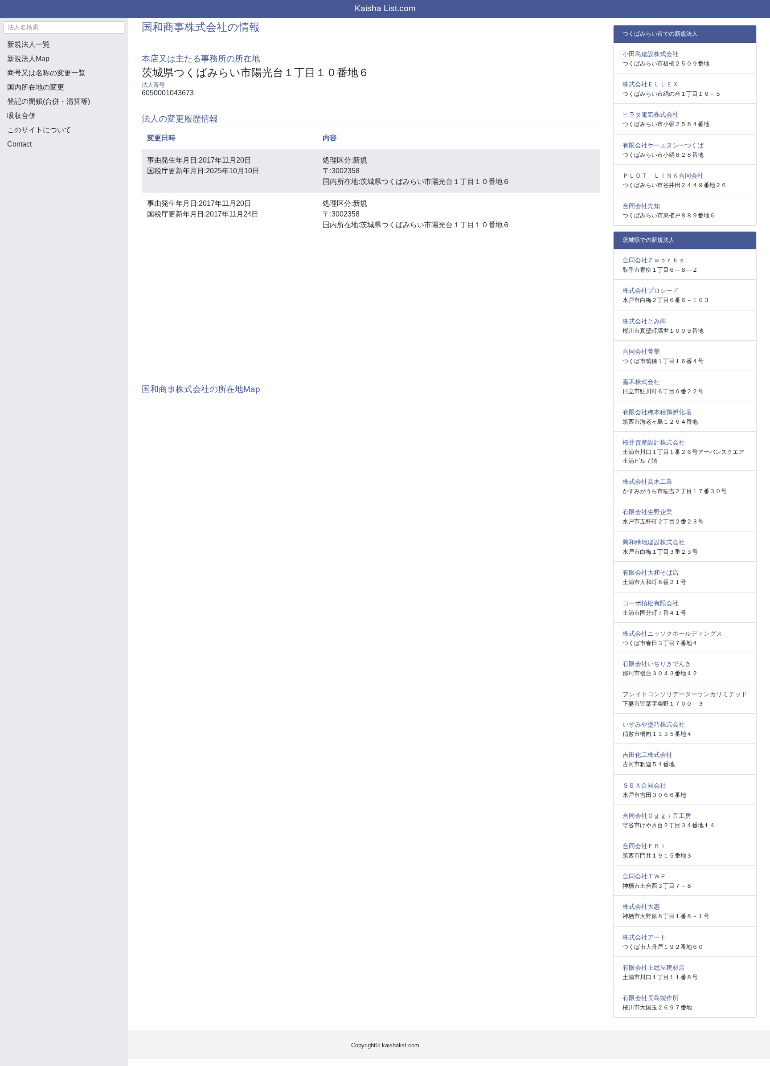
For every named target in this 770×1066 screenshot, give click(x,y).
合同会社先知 (641, 205)
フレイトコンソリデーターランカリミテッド (685, 694)
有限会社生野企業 (647, 511)
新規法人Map (28, 58)
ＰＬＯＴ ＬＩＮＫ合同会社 (663, 175)
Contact (19, 144)
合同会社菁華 (641, 351)
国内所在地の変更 (35, 87)
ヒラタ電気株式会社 (651, 114)
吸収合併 (21, 115)
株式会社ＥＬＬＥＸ (651, 84)
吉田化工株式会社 (647, 754)
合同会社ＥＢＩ (644, 846)
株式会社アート (644, 937)
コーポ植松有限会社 (651, 603)
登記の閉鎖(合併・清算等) (48, 101)
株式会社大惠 (641, 906)
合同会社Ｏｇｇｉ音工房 (657, 815)
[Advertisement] (64, 203)
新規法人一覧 (28, 44)
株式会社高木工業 (647, 481)
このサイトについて (39, 130)
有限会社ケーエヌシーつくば (663, 145)
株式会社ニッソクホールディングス (672, 633)
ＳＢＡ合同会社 (644, 785)
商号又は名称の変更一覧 (46, 73)
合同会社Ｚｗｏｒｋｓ (654, 260)
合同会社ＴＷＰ (644, 876)
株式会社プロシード (651, 290)
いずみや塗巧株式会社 (654, 724)
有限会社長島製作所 (651, 997)
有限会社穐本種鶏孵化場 (657, 412)
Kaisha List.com (385, 8)
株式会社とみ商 (644, 321)
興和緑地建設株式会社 (654, 542)
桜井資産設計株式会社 (654, 442)
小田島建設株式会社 (651, 53)
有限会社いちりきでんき (657, 663)
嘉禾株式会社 (641, 381)
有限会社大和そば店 (651, 572)
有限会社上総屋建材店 (654, 967)
